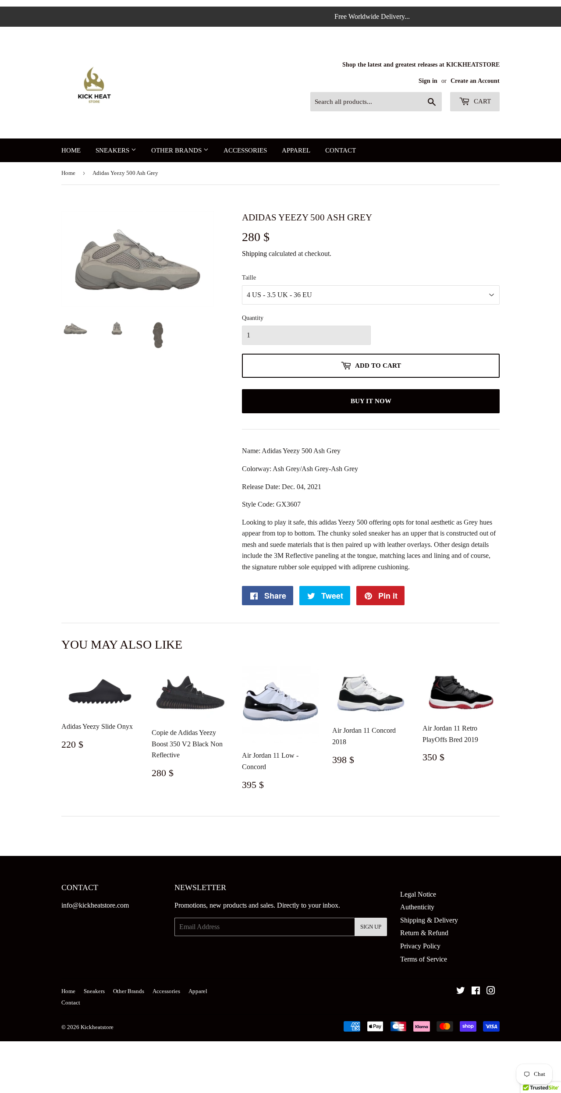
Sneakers (113, 150)
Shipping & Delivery (429, 920)
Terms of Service (423, 959)
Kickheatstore (97, 1027)
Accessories (245, 150)
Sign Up (370, 926)
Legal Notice (418, 894)
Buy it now (371, 401)
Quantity (252, 318)
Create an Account (475, 81)
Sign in (428, 81)
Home (71, 150)
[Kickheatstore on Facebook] (475, 991)
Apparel (296, 150)
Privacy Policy (420, 946)
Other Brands (177, 150)
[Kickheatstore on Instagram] (490, 991)
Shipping (254, 253)
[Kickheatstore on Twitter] (460, 991)
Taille (249, 277)
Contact (340, 150)
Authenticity (417, 907)
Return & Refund (424, 933)
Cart (481, 101)
